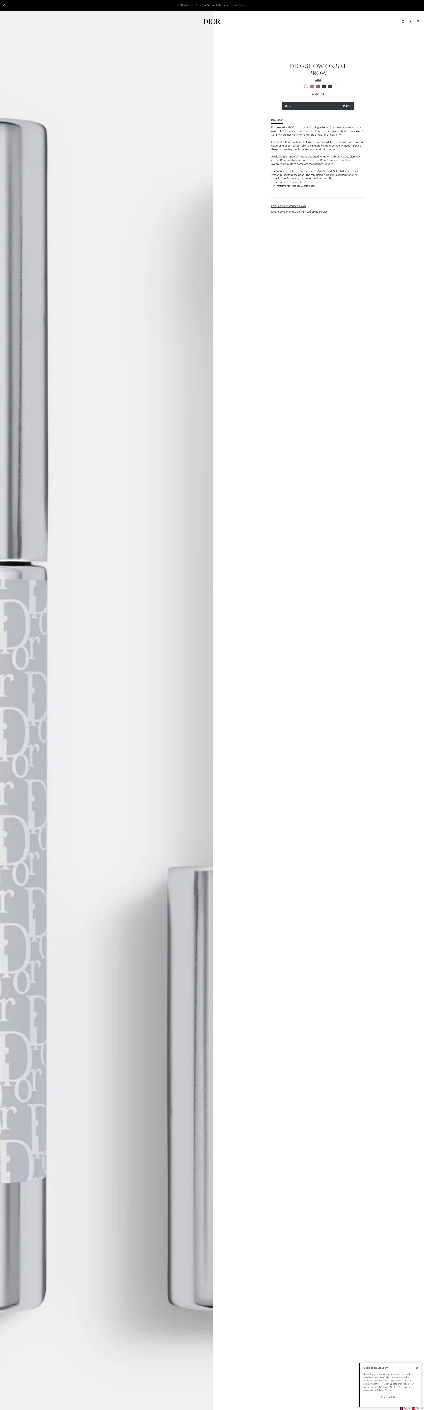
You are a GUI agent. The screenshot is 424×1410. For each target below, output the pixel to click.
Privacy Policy (384, 1390)
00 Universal (306, 86)
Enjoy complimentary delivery (288, 205)
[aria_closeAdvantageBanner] (3, 5)
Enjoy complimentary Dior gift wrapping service (299, 211)
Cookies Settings (390, 1397)
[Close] (417, 1367)
